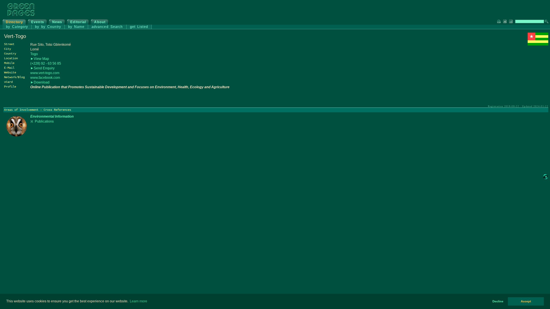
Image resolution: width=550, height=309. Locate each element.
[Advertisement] (516, 76)
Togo (34, 54)
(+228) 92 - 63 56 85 (45, 63)
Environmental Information (52, 116)
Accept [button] (526, 301)
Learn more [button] (138, 301)
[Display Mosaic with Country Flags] (538, 44)
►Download (39, 82)
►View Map (39, 59)
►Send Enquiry (42, 68)
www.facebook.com (45, 77)
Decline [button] (497, 301)
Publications (44, 121)
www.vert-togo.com (44, 73)
